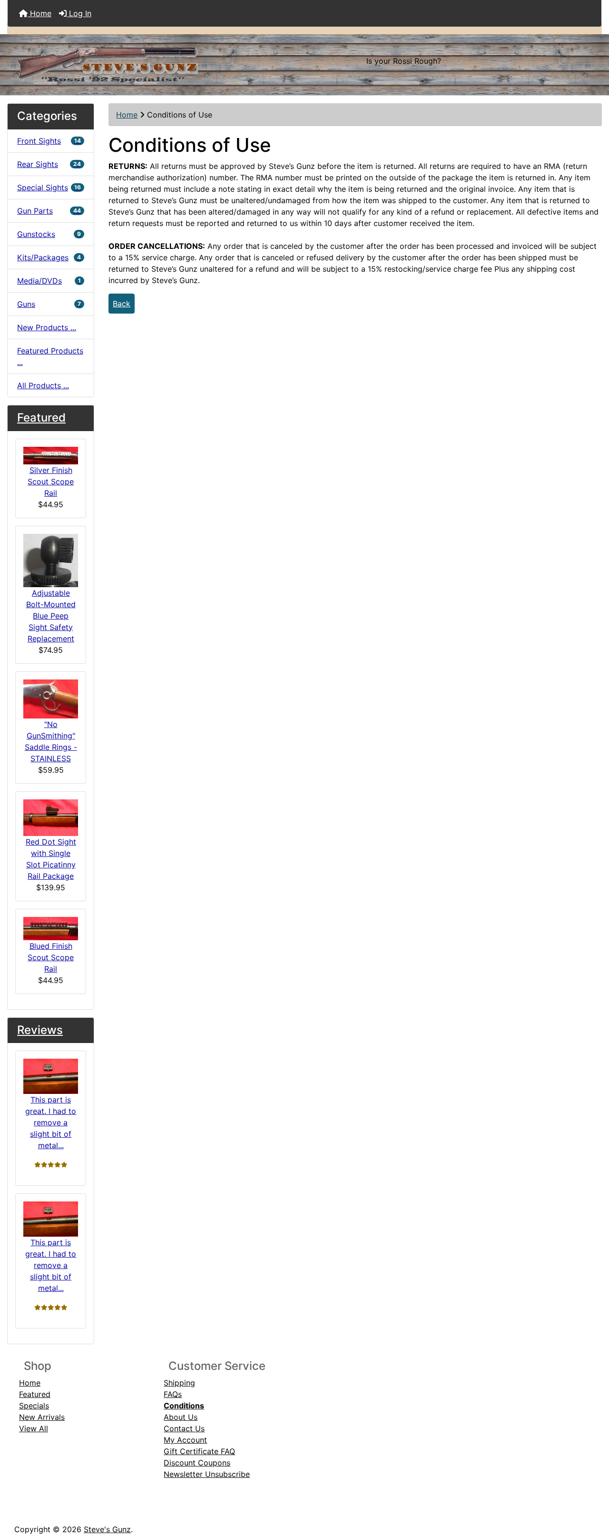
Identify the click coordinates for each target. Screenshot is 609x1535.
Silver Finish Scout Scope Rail (51, 481)
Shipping (179, 1382)
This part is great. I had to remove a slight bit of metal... (50, 1122)
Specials (34, 1405)
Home (39, 13)
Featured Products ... (50, 356)
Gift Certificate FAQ (199, 1451)
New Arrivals (42, 1417)
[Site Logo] (106, 61)
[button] (591, 1488)
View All (33, 1428)
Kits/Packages (49, 257)
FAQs (173, 1394)
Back (121, 303)
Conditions (184, 1405)
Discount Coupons (197, 1462)
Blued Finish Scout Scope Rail (51, 957)
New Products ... (46, 327)
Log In (79, 13)
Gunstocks (49, 234)
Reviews (40, 1030)
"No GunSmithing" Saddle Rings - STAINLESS (51, 741)
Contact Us (184, 1428)
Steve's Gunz (107, 1529)
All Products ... (43, 385)
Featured (41, 417)
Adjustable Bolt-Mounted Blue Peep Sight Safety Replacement (51, 615)
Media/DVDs (49, 280)
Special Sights (49, 187)
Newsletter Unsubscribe (207, 1474)
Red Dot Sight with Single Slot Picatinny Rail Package (51, 859)
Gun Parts (49, 211)
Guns (49, 304)
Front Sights (49, 141)
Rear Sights (49, 164)
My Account (185, 1440)
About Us (180, 1417)
